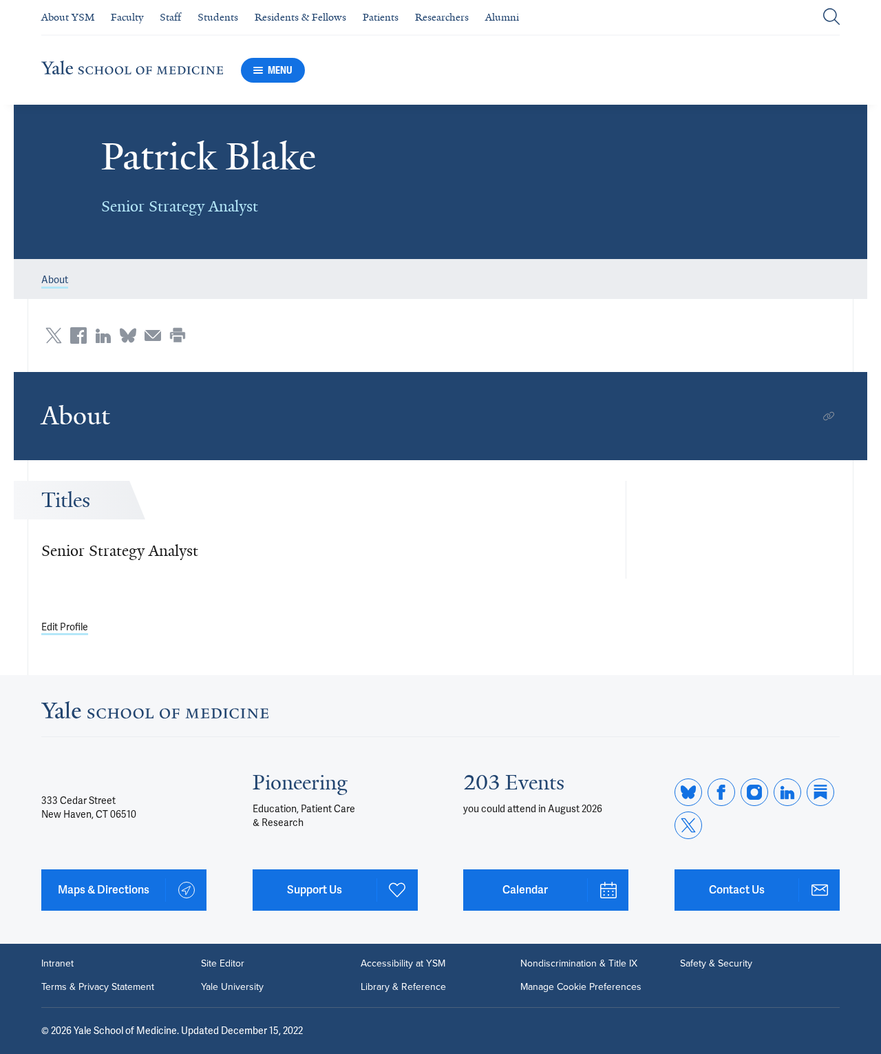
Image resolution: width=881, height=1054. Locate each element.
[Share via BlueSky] (128, 335)
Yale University (232, 987)
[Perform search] (831, 17)
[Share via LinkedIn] (103, 335)
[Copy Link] (829, 416)
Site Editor (222, 964)
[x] (688, 825)
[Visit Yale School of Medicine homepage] (154, 714)
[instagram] (754, 792)
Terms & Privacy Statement (97, 987)
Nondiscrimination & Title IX (578, 964)
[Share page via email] (153, 335)
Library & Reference (403, 987)
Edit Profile (64, 627)
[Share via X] (53, 335)
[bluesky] (688, 792)
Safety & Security (716, 964)
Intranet (57, 964)
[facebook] (721, 792)
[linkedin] (787, 792)
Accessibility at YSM (403, 964)
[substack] (820, 792)
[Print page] (177, 335)
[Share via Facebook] (78, 335)
